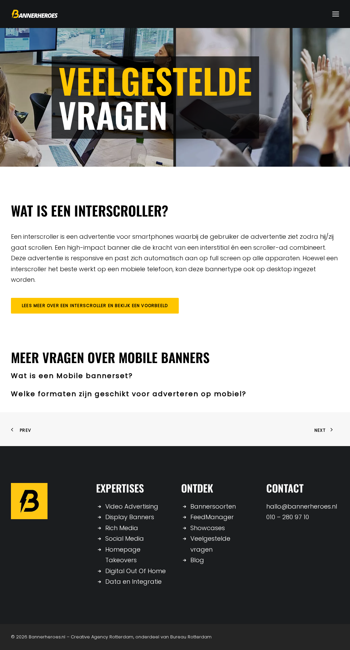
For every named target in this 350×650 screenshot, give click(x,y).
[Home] (29, 501)
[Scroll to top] (335, 635)
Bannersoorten (213, 506)
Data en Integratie (133, 581)
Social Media (124, 538)
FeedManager (212, 517)
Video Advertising (131, 506)
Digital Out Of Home (135, 571)
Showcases (207, 528)
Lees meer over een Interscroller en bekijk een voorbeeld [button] (95, 305)
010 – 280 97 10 (287, 517)
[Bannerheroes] (34, 14)
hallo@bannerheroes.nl (301, 506)
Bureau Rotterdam (191, 637)
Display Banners (129, 517)
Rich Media (121, 528)
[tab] (175, 376)
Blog (197, 560)
